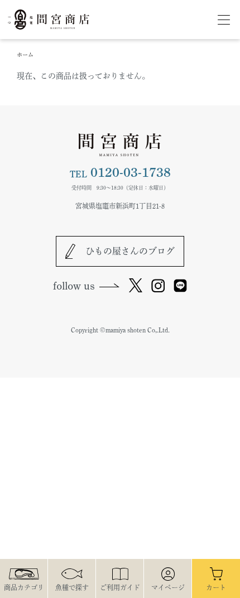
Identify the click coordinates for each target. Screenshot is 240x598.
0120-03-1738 (120, 172)
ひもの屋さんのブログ (130, 251)
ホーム (25, 54)
